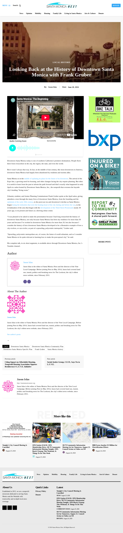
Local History (61, 62)
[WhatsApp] (112, 247)
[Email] (25, 281)
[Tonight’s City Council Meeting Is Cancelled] (16, 432)
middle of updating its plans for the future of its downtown (46, 179)
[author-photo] (4, 451)
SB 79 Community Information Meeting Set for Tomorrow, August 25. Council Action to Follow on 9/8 (76, 447)
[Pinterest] (107, 247)
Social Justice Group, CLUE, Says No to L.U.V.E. (63, 363)
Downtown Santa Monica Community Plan (47, 346)
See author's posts (14, 334)
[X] (101, 247)
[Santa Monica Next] (62, 5)
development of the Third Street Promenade (57, 208)
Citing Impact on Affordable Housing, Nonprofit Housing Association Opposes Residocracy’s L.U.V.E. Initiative (21, 364)
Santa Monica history (55, 349)
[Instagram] (9, 508)
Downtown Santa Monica (20, 346)
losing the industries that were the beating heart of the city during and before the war (43, 205)
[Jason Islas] (8, 386)
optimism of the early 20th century (20, 202)
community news (63, 509)
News (59, 495)
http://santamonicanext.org (26, 383)
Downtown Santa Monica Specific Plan (17, 349)
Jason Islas (52, 87)
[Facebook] (96, 247)
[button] (17, 5)
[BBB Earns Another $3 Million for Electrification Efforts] (106, 432)
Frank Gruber (40, 349)
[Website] (29, 281)
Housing (60, 518)
